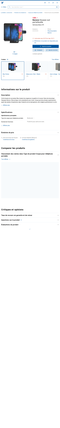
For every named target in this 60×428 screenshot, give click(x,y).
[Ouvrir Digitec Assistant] (53, 2)
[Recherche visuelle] (57, 7)
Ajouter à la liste (53, 50)
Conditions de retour (8, 139)
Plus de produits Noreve (52, 31)
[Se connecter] (49, 2)
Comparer (39, 50)
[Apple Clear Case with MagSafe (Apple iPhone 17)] (42, 180)
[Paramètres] (45, 2)
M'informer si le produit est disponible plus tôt (46, 42)
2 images (15, 54)
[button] (45, 38)
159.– (35, 18)
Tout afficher (55, 59)
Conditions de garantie (28, 139)
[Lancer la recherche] (10, 7)
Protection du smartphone (20, 12)
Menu (4, 7)
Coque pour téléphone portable (35, 12)
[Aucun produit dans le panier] (57, 2)
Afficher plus (6, 105)
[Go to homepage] (2, 3)
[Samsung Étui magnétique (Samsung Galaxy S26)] (25, 180)
